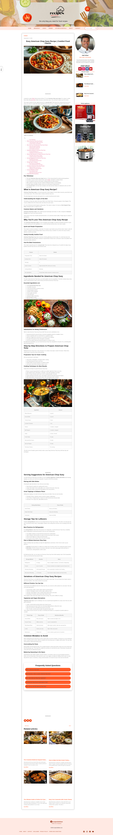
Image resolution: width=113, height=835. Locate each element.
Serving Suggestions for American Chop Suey (36, 158)
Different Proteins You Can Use (34, 167)
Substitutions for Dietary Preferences (35, 152)
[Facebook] (87, 68)
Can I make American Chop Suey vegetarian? (36, 678)
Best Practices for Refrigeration (34, 163)
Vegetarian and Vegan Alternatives (35, 168)
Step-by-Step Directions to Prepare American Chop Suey (38, 154)
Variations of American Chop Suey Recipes (36, 165)
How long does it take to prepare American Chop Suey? (38, 673)
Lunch (44, 28)
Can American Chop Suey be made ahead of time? (37, 682)
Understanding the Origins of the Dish (36, 142)
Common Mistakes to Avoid (32, 169)
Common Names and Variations (35, 143)
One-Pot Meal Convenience (34, 148)
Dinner (51, 28)
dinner (26, 35)
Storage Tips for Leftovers (32, 162)
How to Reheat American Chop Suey (35, 164)
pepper (49, 179)
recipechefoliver (58, 821)
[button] (25, 720)
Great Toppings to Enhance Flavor (35, 160)
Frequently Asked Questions (33, 173)
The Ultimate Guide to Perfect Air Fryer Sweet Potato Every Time (34, 800)
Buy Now (85, 119)
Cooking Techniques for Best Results (36, 156)
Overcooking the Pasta (33, 171)
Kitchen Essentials (61, 28)
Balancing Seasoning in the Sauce (35, 172)
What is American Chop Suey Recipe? (35, 141)
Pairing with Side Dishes (33, 159)
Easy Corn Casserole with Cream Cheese (60, 799)
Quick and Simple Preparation (34, 146)
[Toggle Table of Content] (25, 138)
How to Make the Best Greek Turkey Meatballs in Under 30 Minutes (59, 761)
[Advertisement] (48, 84)
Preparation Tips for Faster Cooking (35, 155)
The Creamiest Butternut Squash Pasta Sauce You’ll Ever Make (35, 760)
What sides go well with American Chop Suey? (36, 686)
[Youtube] (90, 68)
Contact (77, 28)
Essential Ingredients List (33, 151)
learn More (26, 767)
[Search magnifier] (96, 28)
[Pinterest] (80, 68)
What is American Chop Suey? (32, 669)
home (29, 28)
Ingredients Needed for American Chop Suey (36, 150)
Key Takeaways (32, 139)
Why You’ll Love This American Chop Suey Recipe (37, 145)
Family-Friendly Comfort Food (34, 147)
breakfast (37, 28)
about (71, 28)
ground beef (33, 100)
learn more (86, 76)
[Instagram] (83, 68)
